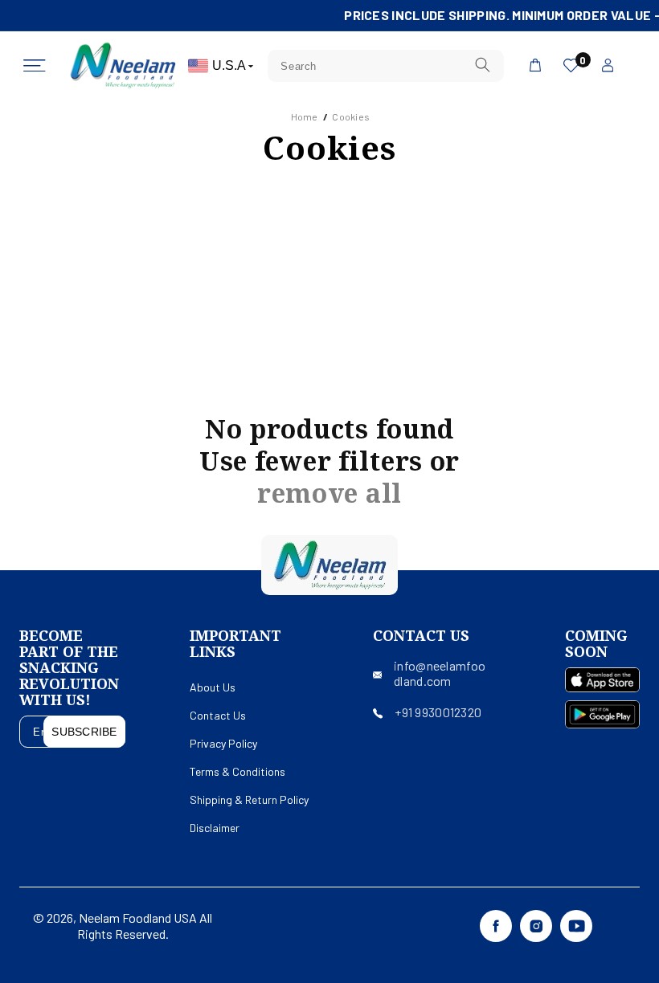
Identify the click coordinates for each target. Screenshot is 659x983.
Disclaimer (214, 827)
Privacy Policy (223, 743)
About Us (212, 687)
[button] (34, 65)
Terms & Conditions (237, 771)
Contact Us (218, 715)
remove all (329, 493)
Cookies (351, 116)
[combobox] (385, 66)
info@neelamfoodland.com (439, 673)
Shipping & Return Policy (249, 799)
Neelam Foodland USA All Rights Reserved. (145, 925)
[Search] (482, 65)
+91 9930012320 (438, 712)
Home (304, 116)
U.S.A (230, 65)
